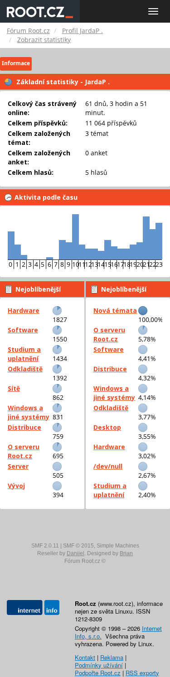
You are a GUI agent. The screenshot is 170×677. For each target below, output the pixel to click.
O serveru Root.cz (23, 451)
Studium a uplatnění (24, 354)
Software (23, 330)
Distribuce (24, 427)
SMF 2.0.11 (45, 546)
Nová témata (115, 310)
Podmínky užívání (99, 665)
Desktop (107, 427)
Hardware (23, 310)
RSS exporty (142, 672)
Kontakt (85, 657)
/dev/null (107, 466)
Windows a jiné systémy (28, 412)
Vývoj (16, 485)
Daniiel (75, 553)
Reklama (111, 657)
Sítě (14, 388)
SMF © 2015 (78, 546)
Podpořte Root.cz (98, 672)
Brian (126, 553)
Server (18, 466)
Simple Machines (118, 546)
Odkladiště (25, 369)
